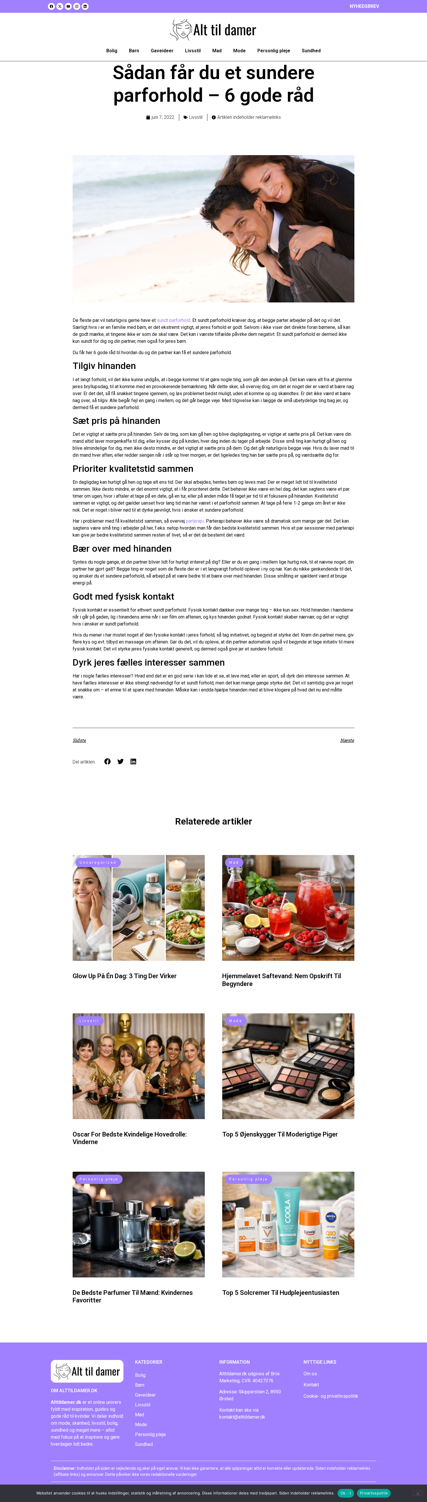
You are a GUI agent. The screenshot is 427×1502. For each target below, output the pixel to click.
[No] (418, 1493)
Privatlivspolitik (374, 1493)
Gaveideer (162, 50)
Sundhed (311, 50)
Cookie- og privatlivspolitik (331, 1396)
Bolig (111, 50)
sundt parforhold (173, 320)
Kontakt (311, 1385)
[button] (107, 761)
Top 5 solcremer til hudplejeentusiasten (280, 1292)
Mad (217, 50)
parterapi (195, 521)
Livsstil (193, 50)
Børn (134, 50)
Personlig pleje (273, 50)
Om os (310, 1373)
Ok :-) (345, 1493)
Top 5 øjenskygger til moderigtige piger (280, 1134)
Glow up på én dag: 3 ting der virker (125, 976)
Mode (239, 50)
